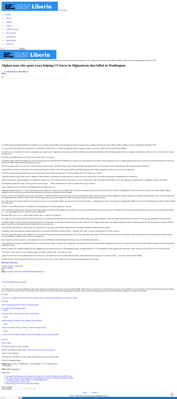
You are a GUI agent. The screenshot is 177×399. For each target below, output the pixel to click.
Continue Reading (7, 268)
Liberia (5, 310)
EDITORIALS (11, 37)
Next (6, 339)
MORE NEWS (11, 40)
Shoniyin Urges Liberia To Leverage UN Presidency (23, 383)
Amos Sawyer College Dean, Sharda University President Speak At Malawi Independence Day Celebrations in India (39, 298)
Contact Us (94, 392)
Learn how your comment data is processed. (41, 350)
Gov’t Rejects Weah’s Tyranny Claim (18, 382)
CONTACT (10, 44)
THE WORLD (11, 33)
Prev (3, 339)
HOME (8, 15)
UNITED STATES (12, 29)
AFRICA (9, 26)
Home (85, 392)
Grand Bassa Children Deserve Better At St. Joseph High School (27, 380)
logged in (13, 346)
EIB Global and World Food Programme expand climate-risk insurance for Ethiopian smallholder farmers (40, 378)
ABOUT (9, 18)
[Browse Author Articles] (6, 280)
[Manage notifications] (172, 394)
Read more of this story (10, 262)
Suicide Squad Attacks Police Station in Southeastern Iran (20, 305)
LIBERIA (9, 22)
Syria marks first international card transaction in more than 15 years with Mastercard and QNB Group (39, 376)
